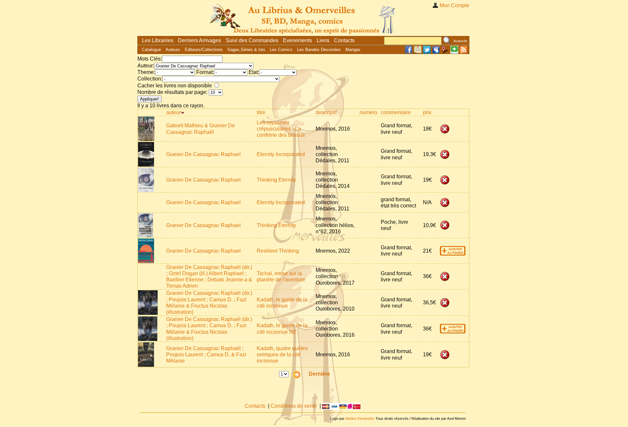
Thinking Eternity (276, 180)
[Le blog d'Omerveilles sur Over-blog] (418, 52)
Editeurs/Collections (204, 49)
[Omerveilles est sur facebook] (408, 52)
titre (261, 112)
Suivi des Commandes (252, 40)
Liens (323, 40)
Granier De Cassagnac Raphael (203, 154)
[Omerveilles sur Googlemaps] (445, 52)
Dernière (319, 374)
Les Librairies (157, 40)
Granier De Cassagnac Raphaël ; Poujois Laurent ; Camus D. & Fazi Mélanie (206, 355)
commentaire (396, 112)
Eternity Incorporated (281, 154)
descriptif (326, 112)
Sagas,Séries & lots (246, 49)
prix (427, 112)
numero (368, 112)
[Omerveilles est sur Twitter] (427, 52)
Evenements (297, 40)
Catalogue (151, 49)
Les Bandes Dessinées (319, 49)
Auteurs (173, 49)
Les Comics (281, 49)
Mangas (352, 49)
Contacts (344, 40)
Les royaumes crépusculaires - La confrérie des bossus (281, 129)
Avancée (460, 41)
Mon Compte (454, 5)
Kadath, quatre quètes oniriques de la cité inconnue (282, 355)
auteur (173, 112)
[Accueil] (303, 18)
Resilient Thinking (278, 251)
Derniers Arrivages (199, 40)
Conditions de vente (293, 406)
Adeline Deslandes (360, 418)
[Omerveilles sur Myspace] (436, 52)
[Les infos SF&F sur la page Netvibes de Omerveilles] (454, 52)
